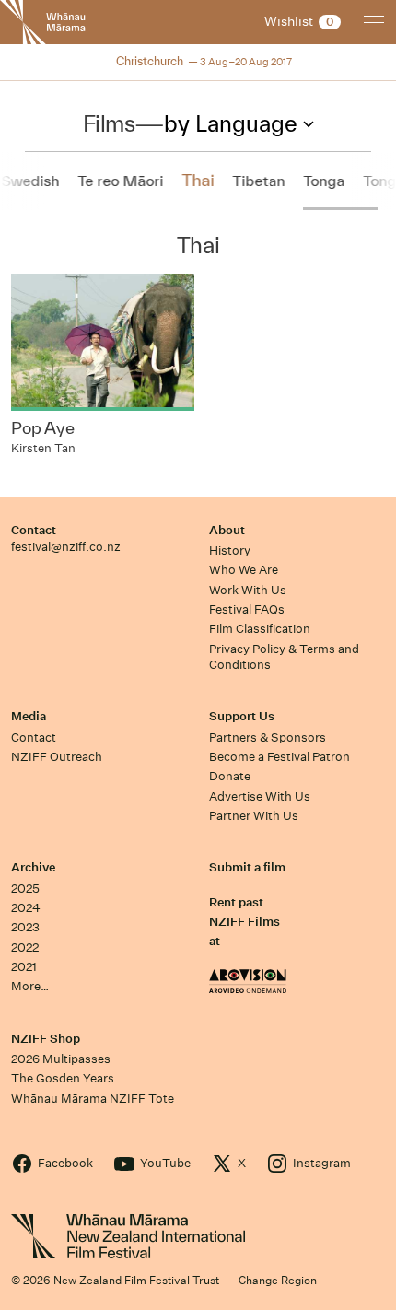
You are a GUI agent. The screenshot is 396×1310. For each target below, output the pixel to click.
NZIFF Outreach (56, 757)
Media (28, 716)
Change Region (278, 1280)
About (227, 530)
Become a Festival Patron (279, 757)
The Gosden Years (62, 1078)
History (229, 550)
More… (30, 986)
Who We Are (243, 570)
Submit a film (247, 867)
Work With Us (247, 590)
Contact (33, 530)
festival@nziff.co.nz (66, 547)
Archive (33, 867)
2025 (25, 888)
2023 (25, 927)
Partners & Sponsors (267, 737)
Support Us (241, 716)
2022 (25, 947)
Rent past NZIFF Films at (244, 922)
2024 (26, 908)
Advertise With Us (259, 796)
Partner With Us (253, 816)
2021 (24, 967)
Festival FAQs (247, 609)
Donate (229, 776)
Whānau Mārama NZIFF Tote (92, 1098)
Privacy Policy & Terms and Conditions (284, 657)
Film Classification (259, 629)
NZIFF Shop (45, 1039)
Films (109, 123)
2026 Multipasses (61, 1059)
